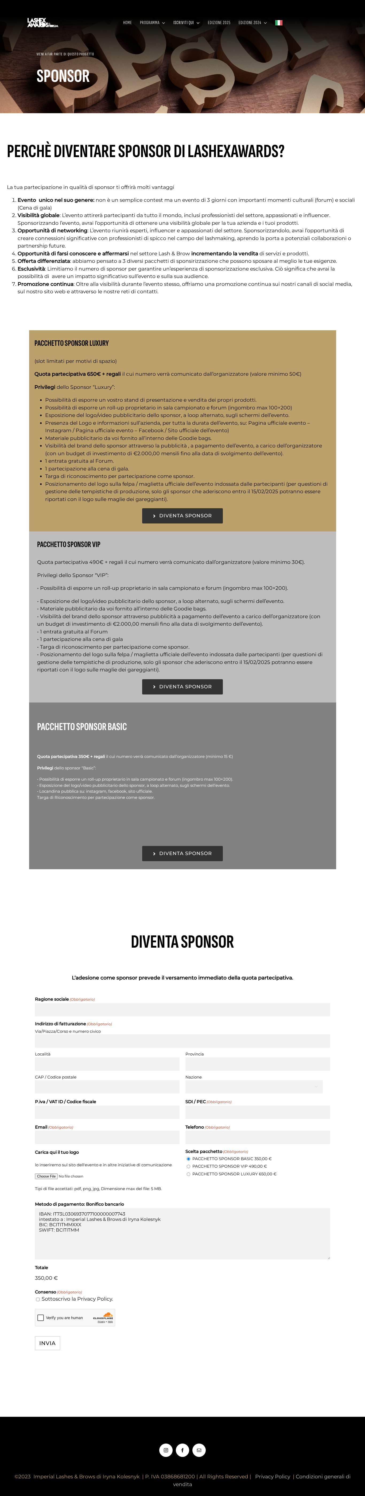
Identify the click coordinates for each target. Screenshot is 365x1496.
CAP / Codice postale (55, 1077)
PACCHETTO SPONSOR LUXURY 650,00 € (234, 1173)
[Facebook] (182, 1450)
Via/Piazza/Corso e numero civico (68, 1031)
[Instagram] (166, 1450)
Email (54, 1127)
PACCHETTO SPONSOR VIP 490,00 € (229, 1166)
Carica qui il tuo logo (57, 1152)
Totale (41, 1267)
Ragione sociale (65, 999)
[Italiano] (281, 22)
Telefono (207, 1127)
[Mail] (199, 1450)
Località (43, 1054)
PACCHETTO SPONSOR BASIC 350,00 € (232, 1158)
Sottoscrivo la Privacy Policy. (77, 1299)
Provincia (194, 1054)
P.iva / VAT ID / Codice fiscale (65, 1101)
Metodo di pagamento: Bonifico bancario (79, 1204)
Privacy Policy (273, 1477)
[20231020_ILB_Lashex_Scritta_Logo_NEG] (43, 19)
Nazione (193, 1077)
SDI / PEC (208, 1101)
